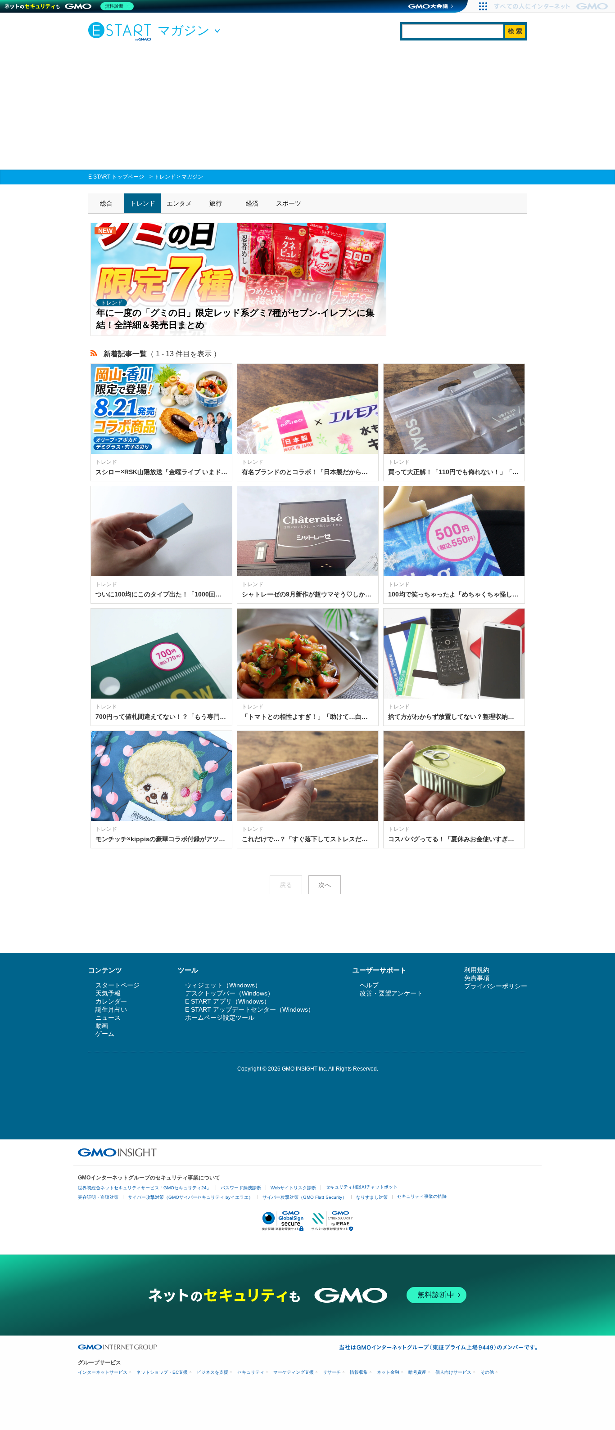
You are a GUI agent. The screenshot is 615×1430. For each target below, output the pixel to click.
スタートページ (117, 985)
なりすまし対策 (372, 1197)
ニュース (108, 1017)
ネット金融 (388, 1372)
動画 (101, 1025)
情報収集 (359, 1372)
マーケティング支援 (293, 1372)
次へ (324, 884)
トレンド (165, 177)
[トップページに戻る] (122, 31)
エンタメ (179, 203)
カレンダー (111, 1001)
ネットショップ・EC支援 (162, 1372)
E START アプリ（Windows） (227, 1001)
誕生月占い (111, 1009)
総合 (106, 203)
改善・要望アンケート (391, 993)
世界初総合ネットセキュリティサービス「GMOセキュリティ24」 (144, 1187)
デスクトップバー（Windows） (229, 993)
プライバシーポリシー (495, 986)
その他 (487, 1372)
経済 (252, 203)
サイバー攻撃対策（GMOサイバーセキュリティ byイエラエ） (190, 1197)
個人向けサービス (453, 1372)
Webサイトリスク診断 (293, 1187)
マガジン (192, 177)
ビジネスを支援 (212, 1372)
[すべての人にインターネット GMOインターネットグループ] (552, 6)
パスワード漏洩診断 (241, 1187)
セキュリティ (250, 1372)
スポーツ (288, 203)
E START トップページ (116, 177)
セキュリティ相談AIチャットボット (362, 1186)
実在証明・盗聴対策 (98, 1197)
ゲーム (104, 1033)
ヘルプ (369, 985)
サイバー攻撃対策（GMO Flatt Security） (304, 1197)
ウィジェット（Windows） (223, 985)
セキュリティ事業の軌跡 (422, 1196)
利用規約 (476, 969)
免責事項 (476, 978)
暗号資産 (417, 1372)
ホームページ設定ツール (219, 1017)
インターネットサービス (102, 1372)
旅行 (215, 203)
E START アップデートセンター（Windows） (249, 1009)
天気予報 (108, 993)
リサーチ (332, 1372)
